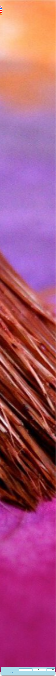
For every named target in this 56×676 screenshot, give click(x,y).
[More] (1, 14)
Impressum (16, 672)
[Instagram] (1, 7)
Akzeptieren (25, 669)
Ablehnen (40, 669)
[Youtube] (1, 11)
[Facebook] (1, 9)
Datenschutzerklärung (10, 672)
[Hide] (0, 15)
